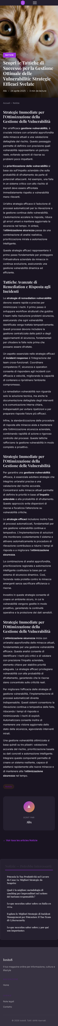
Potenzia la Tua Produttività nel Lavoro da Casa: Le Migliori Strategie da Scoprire (28, 880)
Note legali (8, 1001)
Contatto (7, 1006)
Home (6, 985)
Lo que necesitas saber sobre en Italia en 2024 (29, 905)
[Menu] (35, 2)
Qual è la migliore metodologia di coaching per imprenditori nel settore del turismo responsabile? (27, 893)
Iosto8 (8, 959)
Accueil (6, 103)
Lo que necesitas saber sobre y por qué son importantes (28, 929)
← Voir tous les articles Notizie (20, 840)
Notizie (9, 55)
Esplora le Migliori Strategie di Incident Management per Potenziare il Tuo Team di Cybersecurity (29, 917)
